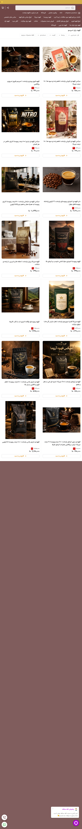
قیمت (53, 35)
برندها (63, 35)
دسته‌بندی (43, 35)
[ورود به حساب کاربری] (8, 8)
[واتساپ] (4, 824)
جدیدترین (73, 35)
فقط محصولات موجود (27, 35)
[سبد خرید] (3, 8)
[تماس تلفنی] (4, 817)
